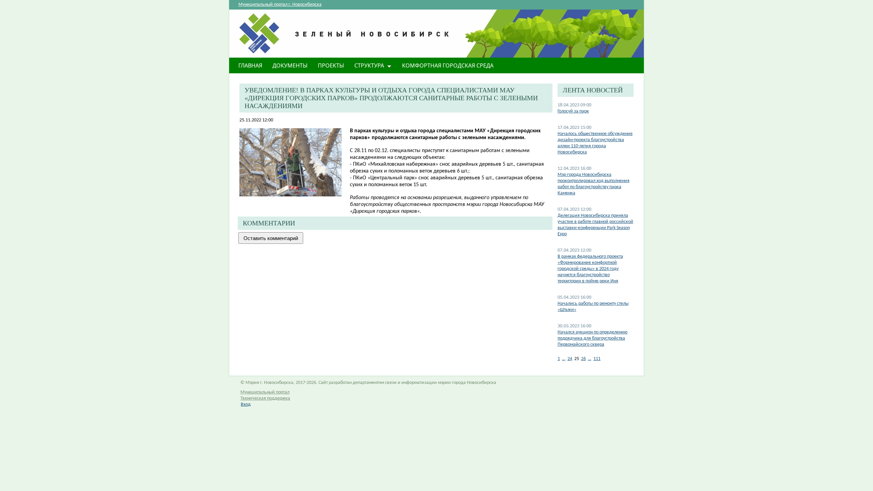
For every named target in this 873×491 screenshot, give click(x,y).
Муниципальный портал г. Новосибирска (280, 4)
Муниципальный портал (265, 392)
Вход (246, 404)
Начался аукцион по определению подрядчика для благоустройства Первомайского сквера (592, 338)
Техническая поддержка (265, 398)
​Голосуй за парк (573, 111)
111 (597, 358)
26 (583, 358)
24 (569, 358)
